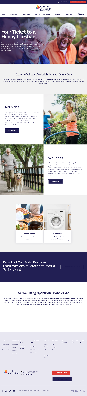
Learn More (12, 130)
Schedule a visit (77, 2)
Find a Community (62, 379)
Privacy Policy (46, 390)
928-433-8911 (63, 2)
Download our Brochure (72, 267)
